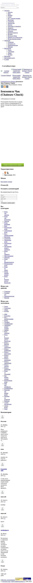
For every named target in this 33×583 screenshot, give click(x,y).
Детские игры (6, 581)
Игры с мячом (6, 356)
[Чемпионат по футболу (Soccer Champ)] (27, 72)
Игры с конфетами (7, 349)
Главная (3, 81)
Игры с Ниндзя (6, 343)
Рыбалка (6, 401)
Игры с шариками (7, 368)
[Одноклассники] (5, 87)
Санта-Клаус (6, 406)
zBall (5, 314)
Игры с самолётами (7, 362)
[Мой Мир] (7, 87)
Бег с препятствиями (8, 318)
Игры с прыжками (7, 359)
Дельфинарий (8, 323)
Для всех (8, 81)
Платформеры (8, 388)
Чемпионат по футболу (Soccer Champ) (27, 77)
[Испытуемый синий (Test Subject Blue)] (16, 72)
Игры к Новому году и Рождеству (7, 338)
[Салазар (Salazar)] (6, 72)
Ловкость (13, 81)
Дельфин (7, 322)
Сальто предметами (7, 403)
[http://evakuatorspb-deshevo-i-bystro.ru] (2, 465)
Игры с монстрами (7, 352)
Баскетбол (7, 316)
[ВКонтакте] (2, 87)
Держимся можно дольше (7, 327)
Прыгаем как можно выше (7, 392)
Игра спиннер (6, 332)
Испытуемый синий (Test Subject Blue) (16, 77)
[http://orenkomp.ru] (2, 527)
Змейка (6, 330)
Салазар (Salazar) (6, 75)
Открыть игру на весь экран (13, 165)
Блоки (6, 320)
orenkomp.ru (5, 530)
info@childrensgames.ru (18, 581)
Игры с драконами (7, 346)
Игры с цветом (6, 365)
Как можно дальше (6, 181)
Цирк (5, 409)
